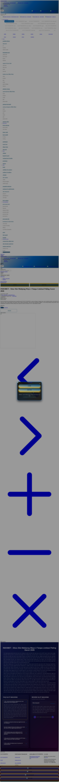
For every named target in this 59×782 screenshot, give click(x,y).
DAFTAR (29, 389)
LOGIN (29, 385)
